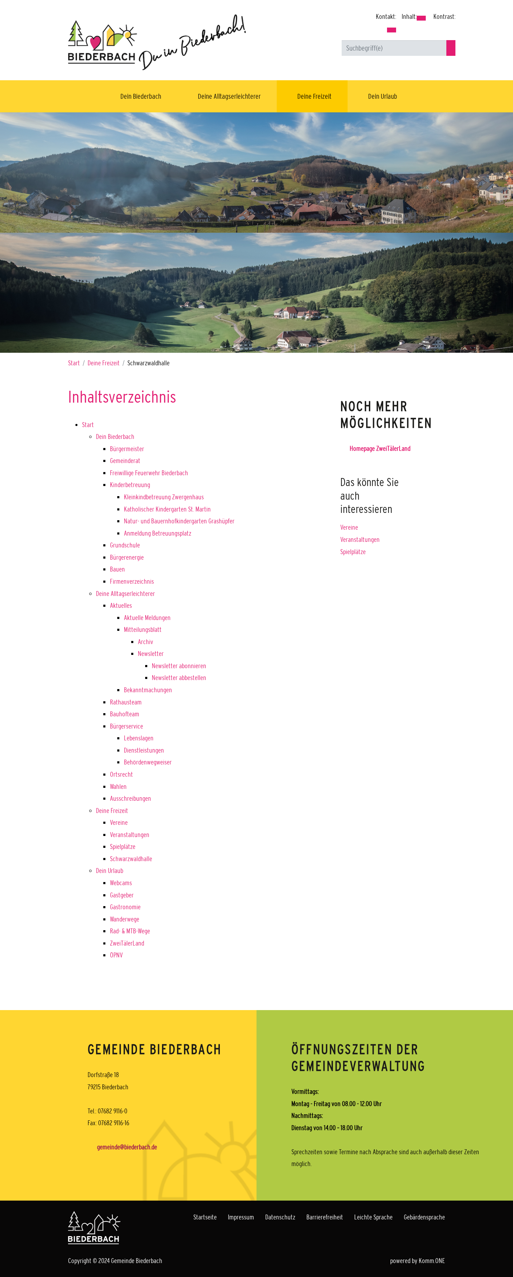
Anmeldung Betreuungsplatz (157, 533)
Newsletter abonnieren (179, 666)
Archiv (145, 641)
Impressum (241, 1217)
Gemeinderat (125, 460)
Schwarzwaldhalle (131, 858)
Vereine (119, 822)
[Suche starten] (450, 48)
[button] (391, 30)
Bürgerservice (126, 726)
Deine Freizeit (314, 96)
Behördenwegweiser (148, 762)
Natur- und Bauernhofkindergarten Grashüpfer (179, 521)
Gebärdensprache (424, 1217)
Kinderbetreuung (130, 484)
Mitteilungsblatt (143, 629)
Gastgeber (122, 895)
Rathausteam (126, 702)
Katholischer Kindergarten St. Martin (167, 509)
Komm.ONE (432, 1260)
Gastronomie (125, 907)
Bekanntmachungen (148, 690)
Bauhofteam (124, 714)
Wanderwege (124, 919)
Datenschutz (280, 1217)
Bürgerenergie (127, 557)
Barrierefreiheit (324, 1217)
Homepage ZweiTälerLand (380, 448)
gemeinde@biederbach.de (127, 1147)
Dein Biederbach (140, 96)
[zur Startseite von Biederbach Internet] (157, 41)
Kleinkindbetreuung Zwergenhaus (164, 497)
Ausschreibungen (130, 798)
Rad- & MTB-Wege (130, 931)
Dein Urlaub (382, 96)
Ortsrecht (121, 774)
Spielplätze (122, 846)
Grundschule (125, 545)
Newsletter (151, 653)
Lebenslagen (139, 738)
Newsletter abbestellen (179, 677)
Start (74, 363)
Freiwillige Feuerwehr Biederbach (149, 473)
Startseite (205, 1217)
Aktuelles (121, 605)
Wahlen (118, 786)
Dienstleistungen (144, 750)
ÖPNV (116, 955)
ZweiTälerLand (127, 943)
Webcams (121, 883)
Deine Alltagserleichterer (229, 96)
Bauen (117, 569)
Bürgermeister (127, 449)
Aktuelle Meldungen (147, 617)
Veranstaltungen (129, 834)
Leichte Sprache (373, 1217)
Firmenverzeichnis (132, 581)
